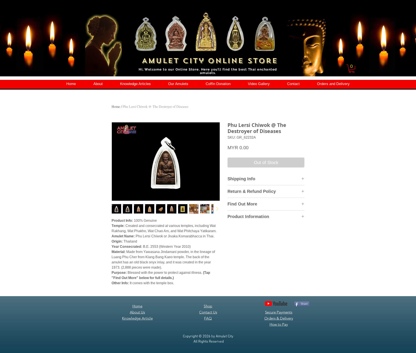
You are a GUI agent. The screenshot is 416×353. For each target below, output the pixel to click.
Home (116, 106)
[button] (351, 68)
